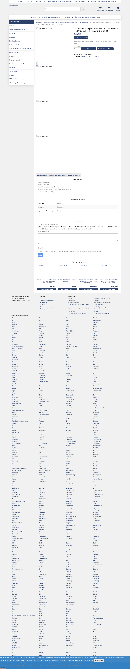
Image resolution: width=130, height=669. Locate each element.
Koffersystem (97, 475)
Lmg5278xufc (97, 490)
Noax (14, 536)
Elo (13, 395)
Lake (94, 484)
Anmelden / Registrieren (108, 1)
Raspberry (42, 574)
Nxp (40, 540)
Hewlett (95, 437)
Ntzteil (14, 540)
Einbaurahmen (70, 391)
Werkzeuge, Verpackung (17, 83)
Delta (14, 377)
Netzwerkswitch (17, 532)
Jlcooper (15, 466)
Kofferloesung (70, 475)
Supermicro (69, 609)
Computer (96, 366)
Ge (40, 423)
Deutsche (42, 377)
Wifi (94, 643)
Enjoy (41, 397)
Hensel (41, 437)
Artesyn (95, 335)
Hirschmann (97, 439)
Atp (13, 339)
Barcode (95, 344)
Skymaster (42, 598)
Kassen (11, 56)
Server (41, 583)
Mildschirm (42, 499)
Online (41, 543)
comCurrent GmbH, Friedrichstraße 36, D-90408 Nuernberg (53, 1)
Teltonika (96, 616)
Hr (40, 445)
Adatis (41, 324)
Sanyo (68, 585)
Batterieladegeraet (72, 346)
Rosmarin (96, 578)
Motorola (69, 518)
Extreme (68, 403)
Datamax (69, 375)
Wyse (41, 647)
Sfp (67, 594)
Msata (95, 518)
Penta (14, 550)
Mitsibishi (42, 512)
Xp (13, 650)
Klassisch (42, 472)
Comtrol (14, 368)
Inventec (42, 461)
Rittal (40, 576)
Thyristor (69, 620)
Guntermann (16, 432)
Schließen (3, 667)
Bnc (67, 351)
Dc (94, 375)
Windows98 (69, 645)
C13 (67, 357)
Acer (67, 322)
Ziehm (41, 652)
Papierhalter (70, 552)
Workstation (16, 647)
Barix (40, 346)
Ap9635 (41, 333)
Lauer (41, 486)
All (40, 329)
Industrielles (43, 457)
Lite (40, 490)
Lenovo (41, 488)
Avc (40, 318)
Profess (68, 565)
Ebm (13, 405)
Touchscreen (70, 622)
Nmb (94, 534)
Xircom (95, 647)
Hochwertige (97, 441)
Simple (95, 596)
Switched (96, 609)
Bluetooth (42, 351)
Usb (40, 631)
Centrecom (96, 362)
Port (94, 560)
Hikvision (69, 439)
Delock (68, 373)
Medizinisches (16, 505)
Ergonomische (43, 399)
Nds (94, 527)
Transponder (97, 624)
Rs (40, 571)
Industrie (15, 457)
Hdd (94, 435)
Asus (67, 337)
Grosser (68, 430)
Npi (94, 538)
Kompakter (42, 477)
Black (67, 348)
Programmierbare (18, 569)
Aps (67, 335)
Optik (94, 543)
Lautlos (68, 486)
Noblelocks (42, 536)
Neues (68, 532)
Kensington (69, 470)
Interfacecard (97, 459)
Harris (68, 435)
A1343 (95, 318)
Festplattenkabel (98, 408)
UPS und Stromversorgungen (18, 79)
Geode (68, 426)
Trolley (41, 626)
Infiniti (14, 450)
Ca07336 (15, 360)
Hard (94, 432)
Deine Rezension (44, 231)
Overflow (15, 547)
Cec (67, 362)
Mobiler (41, 514)
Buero (41, 355)
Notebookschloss (17, 538)
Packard (41, 550)
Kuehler (68, 479)
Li (93, 488)
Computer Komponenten (17, 29)
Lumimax (15, 496)
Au (67, 339)
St (13, 607)
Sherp (14, 596)
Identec (68, 452)
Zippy (41, 655)
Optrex (14, 545)
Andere (11, 26)
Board (95, 351)
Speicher (42, 605)
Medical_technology (15, 60)
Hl (39, 441)
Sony (94, 600)
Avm (40, 341)
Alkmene (15, 329)
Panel (14, 552)
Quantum (96, 569)
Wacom (41, 643)
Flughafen (96, 412)
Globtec (14, 430)
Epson (95, 397)
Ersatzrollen (70, 399)
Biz (67, 355)
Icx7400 (14, 452)
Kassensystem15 (44, 470)
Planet (95, 558)
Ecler (94, 403)
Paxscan (95, 554)
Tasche (14, 614)
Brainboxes (96, 353)
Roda (14, 578)
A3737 (41, 320)
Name (40, 244)
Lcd (13, 484)
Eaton (68, 388)
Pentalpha (15, 558)
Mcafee (68, 503)
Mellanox (42, 508)
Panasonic (96, 550)
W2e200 (15, 643)
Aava (67, 320)
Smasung (96, 581)
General (14, 426)
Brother (14, 355)
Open (68, 543)
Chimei (14, 357)
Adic (94, 324)
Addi (67, 324)
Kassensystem (17, 470)
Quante (68, 569)
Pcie (13, 556)
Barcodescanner (17, 346)
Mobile (14, 514)
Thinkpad (42, 620)
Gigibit (95, 428)
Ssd (94, 605)
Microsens (15, 510)
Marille (95, 501)
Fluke (14, 414)
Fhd (67, 410)
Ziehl (94, 652)
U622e (14, 629)
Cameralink (69, 360)
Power (41, 562)
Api (13, 335)
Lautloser (96, 486)
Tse (67, 626)
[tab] (42, 175)
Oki (13, 543)
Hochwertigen (16, 443)
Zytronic (68, 655)
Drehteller (15, 384)
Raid (13, 574)
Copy (40, 368)
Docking (14, 381)
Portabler (15, 562)
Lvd (67, 496)
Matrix (14, 503)
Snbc (67, 600)
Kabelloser (42, 468)
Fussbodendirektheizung (20, 421)
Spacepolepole (71, 602)
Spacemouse (43, 602)
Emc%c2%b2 (70, 395)
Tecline (41, 616)
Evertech (69, 401)
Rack (94, 571)
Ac (40, 322)
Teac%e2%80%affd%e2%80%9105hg (24, 616)
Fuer (94, 419)
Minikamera (16, 512)
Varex (95, 634)
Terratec (14, 618)
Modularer (96, 514)
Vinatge (68, 638)
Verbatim (15, 636)
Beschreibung (42, 175)
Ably (13, 322)
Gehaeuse (96, 423)
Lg (94, 481)
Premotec (96, 562)
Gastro (14, 423)
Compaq (69, 366)
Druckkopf (96, 384)
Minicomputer (97, 510)
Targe (95, 611)
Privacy (41, 565)
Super (41, 609)
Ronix (68, 578)
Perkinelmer (43, 558)
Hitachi (14, 441)
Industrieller (70, 454)
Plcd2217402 (16, 560)
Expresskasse (16, 403)
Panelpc (41, 552)
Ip (12, 463)
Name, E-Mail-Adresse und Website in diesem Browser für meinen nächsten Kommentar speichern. (71, 251)
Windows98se (97, 645)
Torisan (14, 622)
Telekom (68, 616)
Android (14, 333)
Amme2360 (69, 331)
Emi (94, 395)
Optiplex (95, 540)
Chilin (41, 364)
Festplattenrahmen (18, 410)
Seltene (41, 592)
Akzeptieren (99, 660)
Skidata (14, 598)
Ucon (67, 629)
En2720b (15, 397)
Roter (14, 581)
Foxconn (15, 417)
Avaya (95, 339)
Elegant (14, 393)
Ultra (94, 629)
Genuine (42, 426)
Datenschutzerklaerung (47, 300)
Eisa (40, 405)
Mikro (41, 510)
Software (12, 75)
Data (13, 375)
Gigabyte (69, 428)
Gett (13, 428)
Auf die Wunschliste (105, 49)
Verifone (41, 636)
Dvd (67, 386)
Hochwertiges (70, 443)
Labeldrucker (70, 484)
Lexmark (69, 488)
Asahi (14, 337)
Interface (69, 459)
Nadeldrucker (97, 525)
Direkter (68, 379)
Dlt (94, 379)
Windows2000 (43, 645)
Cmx (94, 364)
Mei (13, 508)
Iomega (95, 461)
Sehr (13, 592)
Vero (94, 636)
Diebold (14, 379)
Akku (67, 327)
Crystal (14, 370)
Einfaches (69, 405)
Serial (95, 592)
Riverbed (69, 576)
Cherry (14, 364)
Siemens (42, 596)
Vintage (14, 634)
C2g (94, 357)
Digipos (41, 379)
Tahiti (40, 611)
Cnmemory (15, 366)
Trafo (94, 622)
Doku (67, 381)
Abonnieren (81, 1)
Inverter (95, 447)
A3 (13, 320)
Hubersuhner (97, 445)
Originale (69, 545)
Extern (41, 403)
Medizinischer (97, 505)
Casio (14, 362)
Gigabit (41, 428)
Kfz (94, 470)
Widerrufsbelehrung (46, 307)
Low (94, 492)
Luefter (41, 484)
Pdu (94, 556)
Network (95, 529)
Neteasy (41, 529)
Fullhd (68, 419)
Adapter (14, 324)
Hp (67, 432)
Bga (40, 348)
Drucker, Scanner (14, 41)
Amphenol (96, 331)
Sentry (68, 592)
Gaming (95, 421)
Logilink (14, 492)
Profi (67, 567)
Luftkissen (69, 494)
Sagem (68, 583)
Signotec (69, 596)
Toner (95, 620)
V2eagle (41, 634)
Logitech (42, 492)
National (41, 527)
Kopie (14, 479)
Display (41, 373)
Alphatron (96, 329)
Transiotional (43, 624)
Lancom (14, 486)
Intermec (15, 461)
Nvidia (14, 525)
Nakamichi (15, 527)
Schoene (96, 587)
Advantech (42, 327)
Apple (41, 335)
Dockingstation (44, 381)
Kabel (95, 466)
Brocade (15, 344)
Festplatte (69, 408)
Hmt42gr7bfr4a (71, 441)
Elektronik (69, 393)
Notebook (12, 67)
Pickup (68, 558)
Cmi (67, 364)
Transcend (15, 624)
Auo (67, 318)
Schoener (15, 590)
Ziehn (14, 655)
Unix (67, 631)
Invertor (68, 461)
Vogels (95, 638)
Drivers (41, 384)
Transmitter (69, 624)
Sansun (41, 585)
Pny (67, 560)
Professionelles (44, 567)
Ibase (68, 450)
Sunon (14, 609)
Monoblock (15, 518)
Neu (40, 532)
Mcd (94, 503)
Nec (94, 523)
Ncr (67, 527)
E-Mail (40, 248)
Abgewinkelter (97, 320)
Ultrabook (15, 631)
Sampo (95, 583)
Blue (13, 351)
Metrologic (69, 508)
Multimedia (69, 520)
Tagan (68, 611)
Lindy (14, 490)
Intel (94, 457)
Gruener (95, 430)
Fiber (94, 410)
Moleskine (15, 516)
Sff (40, 594)
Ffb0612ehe (43, 410)
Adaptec (95, 322)
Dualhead (42, 386)
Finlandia (42, 412)
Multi (40, 520)
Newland (15, 534)
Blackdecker (97, 348)
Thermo (68, 618)
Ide (40, 452)
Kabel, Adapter (14, 52)
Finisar (14, 412)
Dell (13, 373)
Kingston (15, 472)
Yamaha (95, 650)
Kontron (95, 477)
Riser (14, 576)
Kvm (13, 481)
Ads (13, 327)
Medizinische (70, 505)
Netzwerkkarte (70, 525)
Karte (67, 468)
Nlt (67, 534)
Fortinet (95, 414)
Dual (13, 386)
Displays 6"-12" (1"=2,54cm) (79, 22)
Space (14, 602)
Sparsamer (15, 605)
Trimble (14, 626)
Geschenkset (97, 426)
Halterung (42, 435)
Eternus (95, 399)
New (94, 532)
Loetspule (69, 492)
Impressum (43, 302)
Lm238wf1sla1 (70, 490)
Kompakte (15, 477)
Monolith (69, 499)
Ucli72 (41, 629)
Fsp (67, 417)
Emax (41, 395)
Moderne (69, 514)
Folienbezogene (44, 414)
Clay (67, 370)
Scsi (94, 590)
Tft (40, 618)
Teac (94, 614)
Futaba (41, 421)
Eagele (95, 405)
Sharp (95, 594)
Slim (94, 598)
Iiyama (14, 454)
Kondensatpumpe (71, 477)
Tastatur (41, 614)
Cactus (41, 360)
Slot (13, 600)
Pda (67, 556)
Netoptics (69, 529)
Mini (94, 499)
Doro (94, 381)
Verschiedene (16, 638)
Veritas (68, 636)
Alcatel (95, 327)
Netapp (14, 529)
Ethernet (15, 401)
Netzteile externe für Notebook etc (20, 64)
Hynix (14, 447)
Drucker (68, 384)
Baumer (95, 346)
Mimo (68, 510)
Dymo (14, 388)
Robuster (96, 576)
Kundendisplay (97, 479)
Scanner (41, 587)
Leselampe (96, 496)
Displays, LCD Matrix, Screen (59, 22)
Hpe (13, 445)
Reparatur (96, 574)
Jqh (40, 466)
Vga (40, 638)
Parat (41, 554)
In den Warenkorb (89, 49)
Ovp (40, 547)
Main (40, 501)
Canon (95, 360)
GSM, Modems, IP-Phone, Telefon (20, 48)
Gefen (68, 423)
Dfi (67, 377)
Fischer (68, 412)
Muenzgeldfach (17, 523)
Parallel (14, 554)
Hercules (69, 437)
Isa (40, 463)
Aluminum (15, 331)
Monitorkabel (97, 516)
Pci (94, 547)
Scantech (69, 587)
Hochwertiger (43, 443)
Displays (12, 37)
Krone (41, 479)
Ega (13, 391)
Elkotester (96, 393)
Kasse (95, 468)
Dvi (94, 386)
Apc (94, 333)
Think (14, 620)
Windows (96, 640)
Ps (94, 567)
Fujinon (95, 417)
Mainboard (69, 501)
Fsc (40, 417)
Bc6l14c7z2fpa (17, 348)
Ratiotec (68, 574)
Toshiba (41, 622)
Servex (14, 594)
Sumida (68, 607)
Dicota (95, 377)
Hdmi (14, 437)
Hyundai (41, 447)
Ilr (39, 454)
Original (41, 545)
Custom (41, 370)
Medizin (41, 505)
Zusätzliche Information (57, 175)
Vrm (13, 640)
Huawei (68, 445)
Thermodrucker (98, 618)
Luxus (41, 496)
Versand (42, 304)
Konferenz (42, 481)
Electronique (97, 391)
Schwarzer (69, 590)
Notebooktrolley (44, 538)
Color (41, 366)
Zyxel (94, 655)
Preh (67, 562)
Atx (40, 339)
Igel (94, 452)
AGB (41, 298)
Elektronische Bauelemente (18, 45)
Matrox (41, 503)
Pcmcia (41, 556)
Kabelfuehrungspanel (19, 468)
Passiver (69, 554)
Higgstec (15, 439)
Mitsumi (95, 512)
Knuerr (14, 475)
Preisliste (93, 1)
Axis (67, 341)
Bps (67, 353)
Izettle (68, 463)
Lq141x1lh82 (16, 494)
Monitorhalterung (71, 516)
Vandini (68, 634)
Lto (40, 494)
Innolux (68, 457)
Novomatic (69, 538)
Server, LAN (13, 71)
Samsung (69, 581)
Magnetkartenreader (18, 501)
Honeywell (96, 443)
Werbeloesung (70, 643)
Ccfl (40, 362)
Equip (14, 399)
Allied (67, 329)
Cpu (67, 368)
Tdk (67, 614)
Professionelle (97, 565)
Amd (40, 331)
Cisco (41, 357)
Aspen (41, 337)
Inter (40, 459)
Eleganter (42, 393)
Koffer (41, 475)
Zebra (68, 652)
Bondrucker (16, 353)
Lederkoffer (16, 488)
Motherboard (43, 518)
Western (68, 640)
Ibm (94, 450)
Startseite (39, 22)
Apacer (68, 333)
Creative (95, 368)
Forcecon (69, 414)
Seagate (15, 583)
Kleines (95, 472)
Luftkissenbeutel (98, 494)
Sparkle (95, 602)
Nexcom (41, 534)
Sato (13, 587)
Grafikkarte (42, 430)
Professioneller (17, 567)
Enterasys (69, 397)
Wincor (14, 645)
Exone (95, 401)
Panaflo (68, 550)
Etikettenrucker (44, 401)
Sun (94, 607)
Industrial (96, 454)
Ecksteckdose (97, 388)
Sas (94, 585)
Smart (41, 600)
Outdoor (95, 545)
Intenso (14, 459)
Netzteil (41, 525)
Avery (14, 341)
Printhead (15, 565)
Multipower (96, 520)
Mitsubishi (69, 512)
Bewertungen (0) (74, 175)
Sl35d (68, 598)
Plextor (41, 560)
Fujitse (14, 419)
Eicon (41, 391)
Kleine (68, 472)
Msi (13, 520)
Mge (94, 508)
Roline (41, 578)
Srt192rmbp (70, 605)
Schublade (42, 590)
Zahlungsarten (44, 309)
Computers (12, 33)
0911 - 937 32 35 (23, 1)
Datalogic (42, 375)
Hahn (14, 435)
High (40, 439)
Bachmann (42, 344)
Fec (40, 408)
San (13, 585)
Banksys (68, 344)
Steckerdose (43, 607)
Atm (94, 337)
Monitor (41, 516)
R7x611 (68, 571)
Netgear (68, 523)
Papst (95, 552)
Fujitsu (41, 419)
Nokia (68, 536)
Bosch (41, 353)
